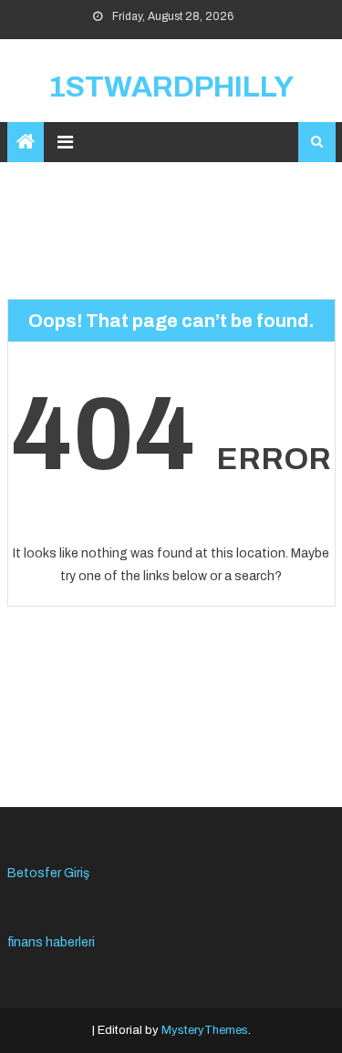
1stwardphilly (171, 87)
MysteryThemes (204, 1030)
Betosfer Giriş (48, 873)
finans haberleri (51, 942)
